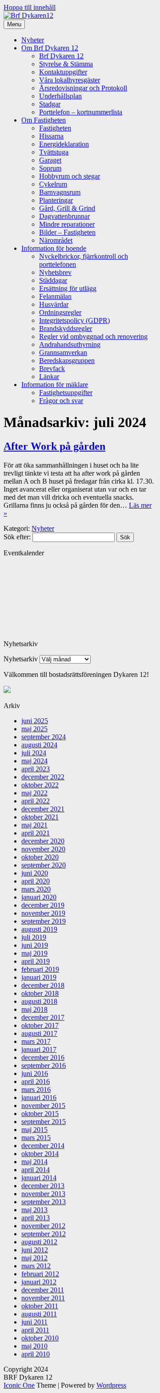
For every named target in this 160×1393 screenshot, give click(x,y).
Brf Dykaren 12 (61, 56)
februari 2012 (40, 1274)
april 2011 (35, 1330)
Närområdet (55, 240)
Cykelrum (53, 184)
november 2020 (43, 849)
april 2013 (35, 1218)
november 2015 (43, 1105)
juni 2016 (34, 1073)
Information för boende (53, 248)
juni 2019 (34, 945)
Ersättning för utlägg (67, 288)
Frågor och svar (61, 400)
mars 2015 (36, 1137)
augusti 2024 (39, 745)
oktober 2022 (40, 785)
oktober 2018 (40, 993)
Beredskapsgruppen (67, 360)
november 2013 (43, 1193)
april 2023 (35, 769)
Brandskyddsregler (65, 328)
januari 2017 (38, 1049)
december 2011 (42, 1290)
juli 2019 (33, 937)
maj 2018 (34, 1009)
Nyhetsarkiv (21, 659)
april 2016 (35, 1081)
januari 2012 (38, 1282)
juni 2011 (34, 1322)
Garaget (50, 160)
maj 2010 (34, 1346)
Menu (14, 24)
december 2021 (42, 809)
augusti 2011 (39, 1314)
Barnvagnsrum (59, 192)
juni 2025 (34, 721)
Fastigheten (55, 128)
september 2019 (43, 921)
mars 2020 (36, 889)
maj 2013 (34, 1210)
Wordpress (111, 1385)
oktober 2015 (40, 1113)
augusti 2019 (39, 929)
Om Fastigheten (43, 120)
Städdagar (53, 280)
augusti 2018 (39, 1001)
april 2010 (35, 1354)
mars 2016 (36, 1089)
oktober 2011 (39, 1306)
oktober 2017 (40, 1025)
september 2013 (43, 1202)
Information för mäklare (54, 384)
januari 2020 (38, 897)
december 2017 (42, 1017)
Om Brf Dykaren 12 (49, 48)
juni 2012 (34, 1250)
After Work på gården (54, 446)
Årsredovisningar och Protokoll (83, 88)
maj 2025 (34, 729)
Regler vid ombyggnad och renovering (93, 336)
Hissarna (51, 136)
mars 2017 (36, 1041)
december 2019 (42, 905)
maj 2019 (34, 953)
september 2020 (43, 865)
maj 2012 (34, 1258)
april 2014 (35, 1169)
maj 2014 (34, 1161)
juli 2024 (33, 753)
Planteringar (56, 200)
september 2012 (43, 1234)
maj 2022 (34, 793)
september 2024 (43, 737)
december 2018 (42, 985)
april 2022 (35, 801)
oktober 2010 (40, 1338)
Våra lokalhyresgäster (69, 80)
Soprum (50, 168)
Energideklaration (64, 144)
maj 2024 (34, 761)
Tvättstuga (53, 152)
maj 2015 (34, 1129)
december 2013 (42, 1185)
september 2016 (43, 1065)
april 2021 (35, 833)
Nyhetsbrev (55, 272)
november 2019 (43, 913)
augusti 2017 (39, 1033)
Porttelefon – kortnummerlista (80, 112)
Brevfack (52, 368)
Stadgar (49, 104)
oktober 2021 (40, 817)
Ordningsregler (60, 312)
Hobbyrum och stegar (69, 176)
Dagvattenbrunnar (64, 216)
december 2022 (42, 777)
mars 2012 (36, 1266)
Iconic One (19, 1385)
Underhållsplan (60, 96)
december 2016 (42, 1057)
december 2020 (42, 841)
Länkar (49, 376)
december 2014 (42, 1145)
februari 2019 (40, 969)
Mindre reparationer (67, 224)
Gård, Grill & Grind (67, 208)
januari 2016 (38, 1097)
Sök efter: (17, 537)
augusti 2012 (39, 1242)
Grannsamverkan (63, 352)
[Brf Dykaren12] (28, 15)
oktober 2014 (40, 1153)
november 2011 (43, 1298)
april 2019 (35, 961)
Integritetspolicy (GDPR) (74, 320)
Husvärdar (53, 304)
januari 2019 (38, 977)
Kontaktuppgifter (63, 72)
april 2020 (35, 881)
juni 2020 (34, 873)
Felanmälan (55, 296)
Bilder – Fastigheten (67, 232)
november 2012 (43, 1226)
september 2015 (43, 1121)
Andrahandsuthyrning (69, 344)
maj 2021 (34, 825)
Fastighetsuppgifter (65, 392)
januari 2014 (38, 1177)
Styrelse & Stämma (66, 64)
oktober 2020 (40, 857)
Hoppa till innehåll (30, 7)
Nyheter (32, 40)
